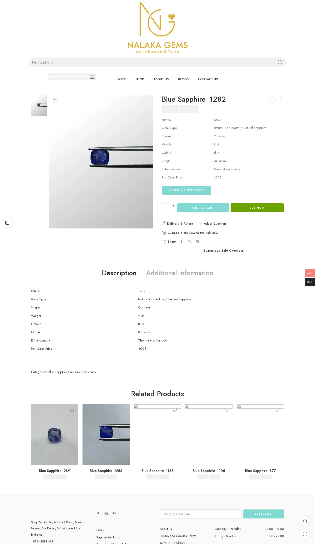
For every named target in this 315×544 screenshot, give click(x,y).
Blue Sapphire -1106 (209, 470)
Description (119, 273)
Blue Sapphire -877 (260, 470)
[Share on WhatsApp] (189, 241)
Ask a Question (214, 223)
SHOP (139, 79)
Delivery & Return (179, 223)
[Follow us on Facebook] (98, 513)
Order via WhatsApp (186, 190)
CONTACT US (208, 79)
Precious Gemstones (82, 372)
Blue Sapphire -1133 (157, 470)
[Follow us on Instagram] (106, 514)
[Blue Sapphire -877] (260, 434)
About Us (166, 528)
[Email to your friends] (197, 241)
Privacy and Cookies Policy (178, 535)
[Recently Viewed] (305, 534)
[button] (72, 76)
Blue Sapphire (57, 372)
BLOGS (183, 79)
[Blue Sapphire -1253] (106, 434)
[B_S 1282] (39, 105)
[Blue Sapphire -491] (272, 99)
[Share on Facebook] (181, 241)
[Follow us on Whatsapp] (114, 513)
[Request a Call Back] (305, 521)
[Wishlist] (54, 101)
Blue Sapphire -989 (54, 470)
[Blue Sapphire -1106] (208, 434)
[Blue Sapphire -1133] (157, 434)
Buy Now (257, 208)
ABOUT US (161, 79)
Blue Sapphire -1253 (106, 470)
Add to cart (203, 208)
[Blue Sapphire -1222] (281, 99)
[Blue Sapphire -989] (54, 434)
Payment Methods (108, 537)
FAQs (100, 530)
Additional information (179, 273)
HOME (121, 79)
